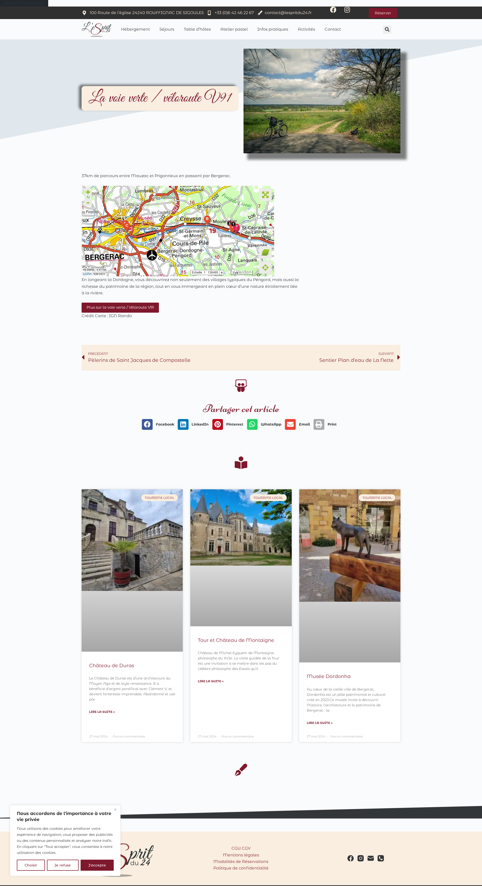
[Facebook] (336, 13)
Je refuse (62, 865)
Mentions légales (241, 855)
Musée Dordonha (329, 676)
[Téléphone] (381, 858)
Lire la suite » (102, 712)
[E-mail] (371, 858)
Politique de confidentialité (241, 868)
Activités (306, 29)
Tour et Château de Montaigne (236, 640)
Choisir (31, 865)
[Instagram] (350, 13)
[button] (387, 29)
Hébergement (135, 29)
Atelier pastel (234, 29)
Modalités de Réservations (240, 861)
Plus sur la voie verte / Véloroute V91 (120, 307)
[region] (65, 840)
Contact (333, 29)
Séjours (166, 29)
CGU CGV (241, 848)
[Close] (115, 809)
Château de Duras (111, 665)
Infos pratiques (272, 29)
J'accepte (97, 865)
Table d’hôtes (197, 29)
